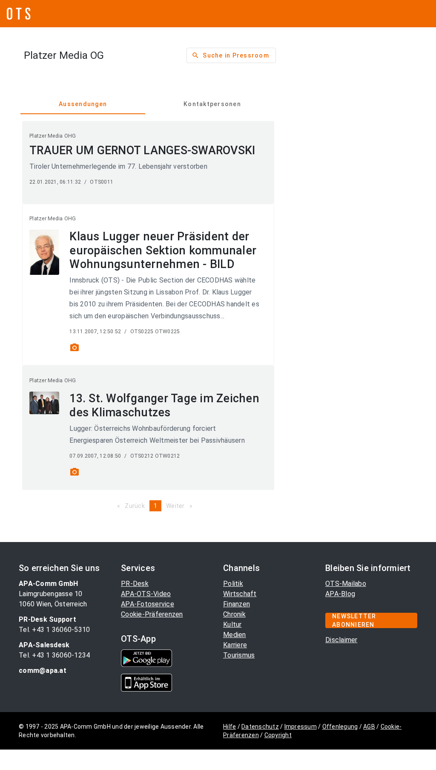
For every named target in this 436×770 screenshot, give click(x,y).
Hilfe (229, 726)
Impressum (300, 726)
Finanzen (236, 604)
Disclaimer (341, 640)
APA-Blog (340, 594)
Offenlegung (340, 726)
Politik (233, 584)
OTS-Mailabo (345, 584)
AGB (369, 726)
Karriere (235, 645)
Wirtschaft (240, 594)
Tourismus (239, 655)
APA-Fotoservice (147, 604)
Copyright (278, 735)
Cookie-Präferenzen (152, 614)
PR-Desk (135, 584)
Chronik (234, 614)
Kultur (232, 624)
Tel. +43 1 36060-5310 (54, 630)
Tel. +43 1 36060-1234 (54, 655)
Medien (234, 635)
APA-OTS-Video (146, 594)
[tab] (82, 104)
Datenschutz (260, 726)
